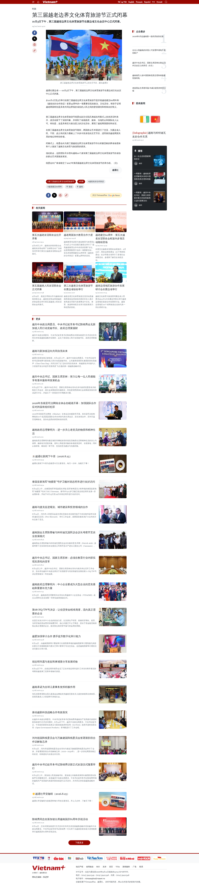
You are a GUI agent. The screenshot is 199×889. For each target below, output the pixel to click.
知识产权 (79, 867)
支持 (104, 867)
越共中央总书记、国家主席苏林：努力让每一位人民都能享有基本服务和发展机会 (63, 378)
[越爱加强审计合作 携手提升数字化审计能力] (113, 643)
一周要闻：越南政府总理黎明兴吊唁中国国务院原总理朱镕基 (142, 176)
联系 (141, 867)
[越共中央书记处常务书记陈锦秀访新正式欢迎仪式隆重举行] (113, 772)
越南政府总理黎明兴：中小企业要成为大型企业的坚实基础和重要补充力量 (63, 586)
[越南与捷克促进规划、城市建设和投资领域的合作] (113, 514)
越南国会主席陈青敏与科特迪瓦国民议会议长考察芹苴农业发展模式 (63, 534)
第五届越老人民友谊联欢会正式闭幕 (46, 287)
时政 (34, 9)
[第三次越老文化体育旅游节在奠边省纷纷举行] (79, 272)
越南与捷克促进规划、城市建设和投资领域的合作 (60, 507)
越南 (81, 187)
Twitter (34, 38)
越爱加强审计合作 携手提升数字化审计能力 (56, 636)
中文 (153, 2)
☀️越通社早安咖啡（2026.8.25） (50, 793)
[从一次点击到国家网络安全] (159, 160)
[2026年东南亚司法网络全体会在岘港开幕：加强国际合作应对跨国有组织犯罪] (113, 410)
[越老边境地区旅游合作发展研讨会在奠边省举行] (111, 272)
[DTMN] (127, 858)
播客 (140, 151)
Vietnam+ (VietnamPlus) (50, 2)
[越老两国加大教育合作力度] (79, 221)
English (131, 2)
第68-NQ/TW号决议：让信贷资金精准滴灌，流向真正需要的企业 (64, 611)
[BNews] (69, 858)
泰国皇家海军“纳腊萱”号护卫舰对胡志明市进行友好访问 (63, 481)
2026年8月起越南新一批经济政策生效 (148, 36)
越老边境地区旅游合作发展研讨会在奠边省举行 (109, 287)
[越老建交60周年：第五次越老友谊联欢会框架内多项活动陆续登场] (111, 221)
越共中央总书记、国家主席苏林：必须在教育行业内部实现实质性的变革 (63, 559)
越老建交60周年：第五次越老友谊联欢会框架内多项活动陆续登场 (110, 239)
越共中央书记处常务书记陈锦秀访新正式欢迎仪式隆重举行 (63, 766)
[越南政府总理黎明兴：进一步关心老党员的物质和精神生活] (113, 437)
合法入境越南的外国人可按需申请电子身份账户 (148, 51)
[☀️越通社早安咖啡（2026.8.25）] (113, 801)
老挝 (70, 187)
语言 (111, 867)
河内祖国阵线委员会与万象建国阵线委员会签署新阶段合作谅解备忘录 (63, 739)
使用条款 (90, 867)
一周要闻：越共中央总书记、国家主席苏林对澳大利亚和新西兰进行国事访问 (142, 196)
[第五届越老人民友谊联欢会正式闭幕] (47, 272)
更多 (38, 319)
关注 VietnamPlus (99, 195)
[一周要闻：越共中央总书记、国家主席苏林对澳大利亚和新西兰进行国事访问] (159, 197)
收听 (140, 163)
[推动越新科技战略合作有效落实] (113, 719)
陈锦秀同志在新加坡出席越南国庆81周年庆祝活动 (60, 819)
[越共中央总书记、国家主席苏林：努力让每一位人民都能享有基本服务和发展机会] (113, 384)
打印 (34, 44)
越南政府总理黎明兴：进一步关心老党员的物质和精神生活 (63, 431)
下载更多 (79, 842)
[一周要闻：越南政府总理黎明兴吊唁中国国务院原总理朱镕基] (159, 178)
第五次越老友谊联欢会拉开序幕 (46, 237)
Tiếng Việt (122, 2)
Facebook (34, 32)
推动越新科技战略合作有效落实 (50, 712)
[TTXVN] (38, 858)
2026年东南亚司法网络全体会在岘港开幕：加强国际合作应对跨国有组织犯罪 (64, 405)
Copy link (34, 50)
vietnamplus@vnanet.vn (95, 878)
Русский (159, 2)
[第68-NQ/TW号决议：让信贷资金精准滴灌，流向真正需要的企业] (113, 617)
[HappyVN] (159, 858)
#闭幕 (81, 181)
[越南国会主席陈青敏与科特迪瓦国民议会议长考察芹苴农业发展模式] (113, 540)
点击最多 (140, 31)
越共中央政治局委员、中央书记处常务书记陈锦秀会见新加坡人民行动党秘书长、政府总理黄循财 (63, 326)
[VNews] (49, 858)
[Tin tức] (58, 858)
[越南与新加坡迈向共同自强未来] (113, 358)
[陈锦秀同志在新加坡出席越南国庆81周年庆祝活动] (113, 826)
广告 (134, 867)
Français (139, 2)
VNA (118, 867)
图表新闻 (140, 103)
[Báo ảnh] (143, 858)
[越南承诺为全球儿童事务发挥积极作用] (113, 694)
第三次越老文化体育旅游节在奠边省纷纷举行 (78, 287)
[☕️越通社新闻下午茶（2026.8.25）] (113, 463)
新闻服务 (126, 867)
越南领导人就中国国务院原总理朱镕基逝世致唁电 (148, 76)
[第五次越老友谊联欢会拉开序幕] (47, 221)
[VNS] (95, 858)
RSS (98, 867)
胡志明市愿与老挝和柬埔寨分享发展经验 (55, 661)
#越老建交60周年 (54, 187)
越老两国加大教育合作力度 (78, 235)
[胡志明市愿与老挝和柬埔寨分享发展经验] (113, 669)
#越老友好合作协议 (96, 181)
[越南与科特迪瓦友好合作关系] (149, 118)
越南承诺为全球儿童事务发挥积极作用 (53, 687)
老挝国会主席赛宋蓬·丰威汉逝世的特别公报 (149, 89)
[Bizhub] (79, 858)
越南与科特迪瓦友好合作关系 (149, 134)
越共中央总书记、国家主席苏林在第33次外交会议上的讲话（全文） (149, 64)
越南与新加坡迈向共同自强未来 (50, 351)
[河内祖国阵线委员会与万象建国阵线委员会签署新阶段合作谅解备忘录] (113, 745)
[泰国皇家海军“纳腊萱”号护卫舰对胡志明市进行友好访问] (113, 489)
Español (147, 2)
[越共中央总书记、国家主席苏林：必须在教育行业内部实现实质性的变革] (113, 565)
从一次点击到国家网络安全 (142, 157)
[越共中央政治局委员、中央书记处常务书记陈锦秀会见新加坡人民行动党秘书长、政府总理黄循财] (113, 331)
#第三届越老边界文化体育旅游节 (60, 181)
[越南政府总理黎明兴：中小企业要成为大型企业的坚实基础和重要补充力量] (113, 591)
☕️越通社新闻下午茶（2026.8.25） (52, 456)
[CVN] (111, 858)
